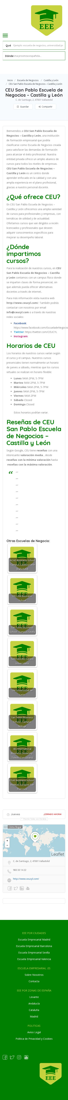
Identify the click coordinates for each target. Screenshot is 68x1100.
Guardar (24, 106)
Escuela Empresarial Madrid (34, 939)
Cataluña (34, 1010)
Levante (34, 997)
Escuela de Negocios (27, 80)
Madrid (34, 1016)
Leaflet (57, 854)
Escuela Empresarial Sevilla (34, 952)
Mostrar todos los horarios (35, 819)
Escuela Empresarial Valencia (34, 959)
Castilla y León (51, 80)
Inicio (10, 80)
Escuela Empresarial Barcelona (34, 946)
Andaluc (33, 1003)
